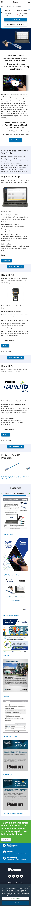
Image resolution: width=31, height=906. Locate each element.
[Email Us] (4, 845)
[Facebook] (9, 877)
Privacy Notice (8, 895)
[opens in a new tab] (15, 514)
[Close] (29, 886)
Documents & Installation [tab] (14, 493)
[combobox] (15, 6)
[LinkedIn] (21, 877)
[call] (4, 851)
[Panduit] (16, 2)
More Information (14, 266)
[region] (15, 895)
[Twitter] (13, 877)
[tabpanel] (15, 656)
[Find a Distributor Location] (4, 858)
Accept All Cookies (15, 903)
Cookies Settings (15, 898)
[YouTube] (17, 877)
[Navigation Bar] (2, 2)
